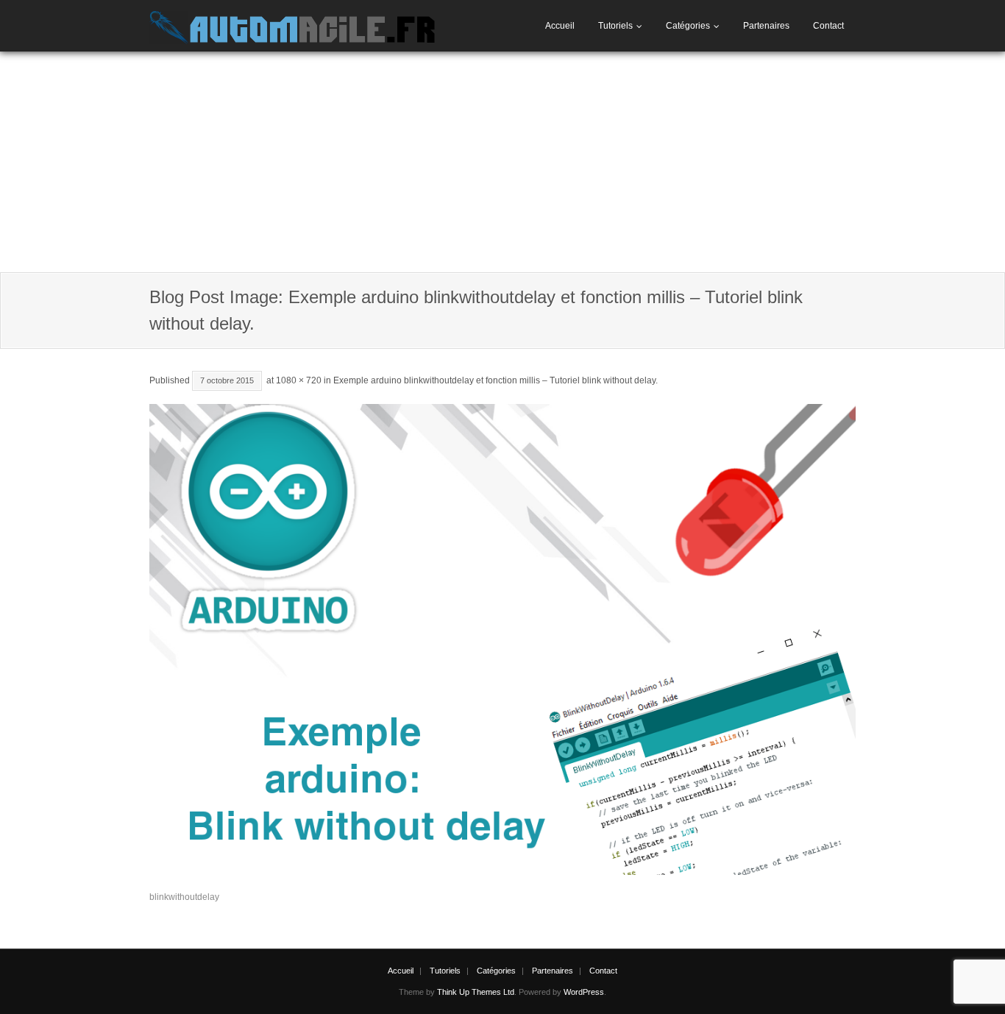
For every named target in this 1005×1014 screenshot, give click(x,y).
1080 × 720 (299, 380)
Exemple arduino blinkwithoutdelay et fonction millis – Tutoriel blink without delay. (495, 380)
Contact (828, 26)
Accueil (560, 26)
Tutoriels (615, 26)
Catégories (688, 26)
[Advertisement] (502, 162)
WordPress (584, 992)
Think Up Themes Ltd (475, 992)
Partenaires (766, 26)
